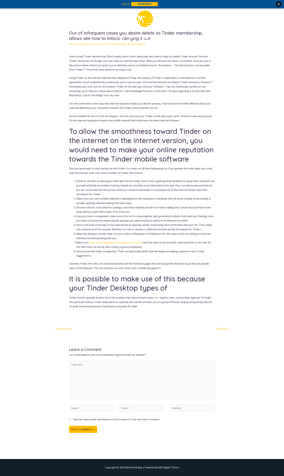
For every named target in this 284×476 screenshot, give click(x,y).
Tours (132, 38)
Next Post (223, 328)
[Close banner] (279, 4)
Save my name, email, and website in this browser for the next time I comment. (116, 419)
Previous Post (63, 328)
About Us (118, 38)
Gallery (144, 38)
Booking (157, 38)
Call (169, 38)
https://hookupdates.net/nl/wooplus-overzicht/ (115, 242)
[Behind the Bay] (142, 20)
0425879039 (144, 4)
